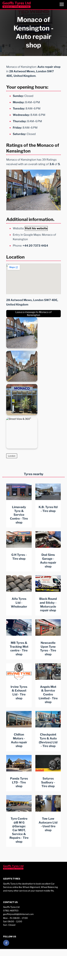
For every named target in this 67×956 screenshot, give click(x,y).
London (11, 456)
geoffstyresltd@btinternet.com (18, 914)
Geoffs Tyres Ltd (11, 907)
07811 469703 (10, 910)
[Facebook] (6, 943)
